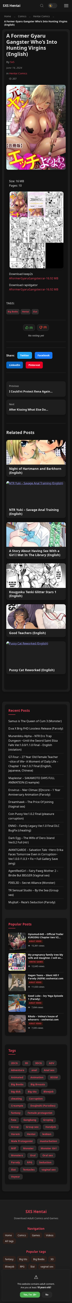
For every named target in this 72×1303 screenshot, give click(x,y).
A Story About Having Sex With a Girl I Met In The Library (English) (34, 553)
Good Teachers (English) (27, 633)
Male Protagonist (22, 1141)
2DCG (14, 1063)
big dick (16, 1091)
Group (15, 1127)
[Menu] (66, 5)
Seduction (45, 1162)
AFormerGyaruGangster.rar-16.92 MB (33, 278)
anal (34, 1070)
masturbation (48, 1141)
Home (7, 16)
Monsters (17, 1155)
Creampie (17, 1105)
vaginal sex (49, 1169)
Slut (35, 311)
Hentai (25, 311)
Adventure (17, 1070)
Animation (36, 1077)
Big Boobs (13, 311)
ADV (51, 1063)
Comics (22, 16)
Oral (32, 1155)
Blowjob (48, 1091)
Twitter (24, 355)
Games (36, 1235)
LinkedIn (14, 365)
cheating (16, 1098)
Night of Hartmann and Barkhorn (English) (35, 471)
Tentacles (29, 1169)
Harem (15, 1134)
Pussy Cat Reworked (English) (32, 670)
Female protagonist (40, 1112)
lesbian (46, 1134)
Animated (17, 1077)
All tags (9, 1241)
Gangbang (29, 1120)
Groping (48, 1120)
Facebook (44, 355)
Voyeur (15, 1176)
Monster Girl (48, 1148)
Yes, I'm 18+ (30, 1294)
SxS (12, 62)
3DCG (38, 1063)
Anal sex (49, 1070)
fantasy (15, 1112)
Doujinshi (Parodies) (42, 1105)
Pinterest (34, 365)
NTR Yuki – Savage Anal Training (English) (34, 512)
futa (13, 1120)
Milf (13, 1148)
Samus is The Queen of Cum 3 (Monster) (35, 721)
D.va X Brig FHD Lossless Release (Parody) (35, 728)
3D (26, 1063)
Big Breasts (38, 1084)
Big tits (32, 1091)
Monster (28, 1148)
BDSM (54, 1077)
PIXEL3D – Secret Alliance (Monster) (31, 883)
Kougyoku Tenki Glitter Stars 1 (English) (32, 594)
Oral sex (47, 1155)
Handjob (50, 1127)
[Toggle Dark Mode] (52, 5)
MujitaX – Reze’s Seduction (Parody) (31, 902)
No (46, 1294)
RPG (29, 1162)
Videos (49, 1235)
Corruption (36, 1098)
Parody (15, 1162)
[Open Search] (41, 5)
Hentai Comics (41, 16)
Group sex (32, 1127)
